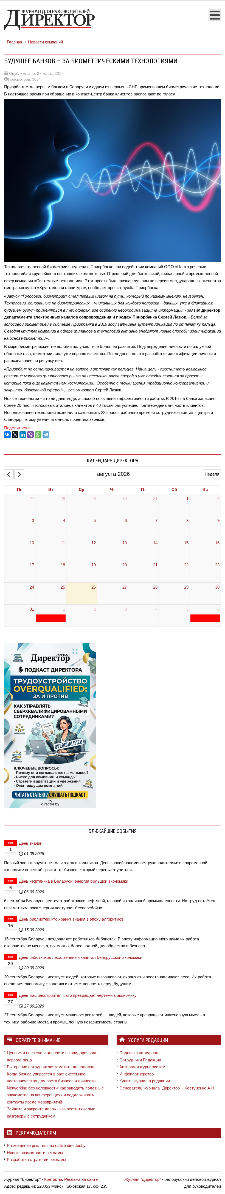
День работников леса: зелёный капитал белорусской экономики (80, 957)
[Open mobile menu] (215, 15)
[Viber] (30, 434)
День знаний (30, 843)
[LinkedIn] (22, 434)
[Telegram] (46, 434)
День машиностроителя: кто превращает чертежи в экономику (78, 995)
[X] (15, 434)
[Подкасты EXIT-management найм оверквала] (50, 725)
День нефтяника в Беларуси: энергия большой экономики (73, 881)
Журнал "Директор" (142, 1179)
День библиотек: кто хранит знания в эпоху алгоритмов (71, 919)
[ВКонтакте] (7, 434)
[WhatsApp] (38, 434)
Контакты (53, 1179)
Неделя (212, 474)
